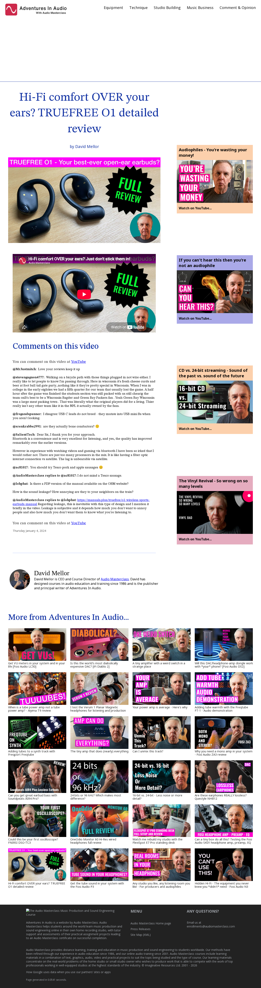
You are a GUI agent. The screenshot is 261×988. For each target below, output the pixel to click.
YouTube (78, 362)
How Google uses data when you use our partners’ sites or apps (68, 972)
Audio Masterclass (115, 579)
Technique (138, 7)
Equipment (113, 7)
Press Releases (140, 929)
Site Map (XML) (140, 935)
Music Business (200, 7)
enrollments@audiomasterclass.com (211, 926)
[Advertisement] (130, 48)
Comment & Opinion (238, 7)
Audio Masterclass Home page (150, 923)
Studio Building (167, 7)
